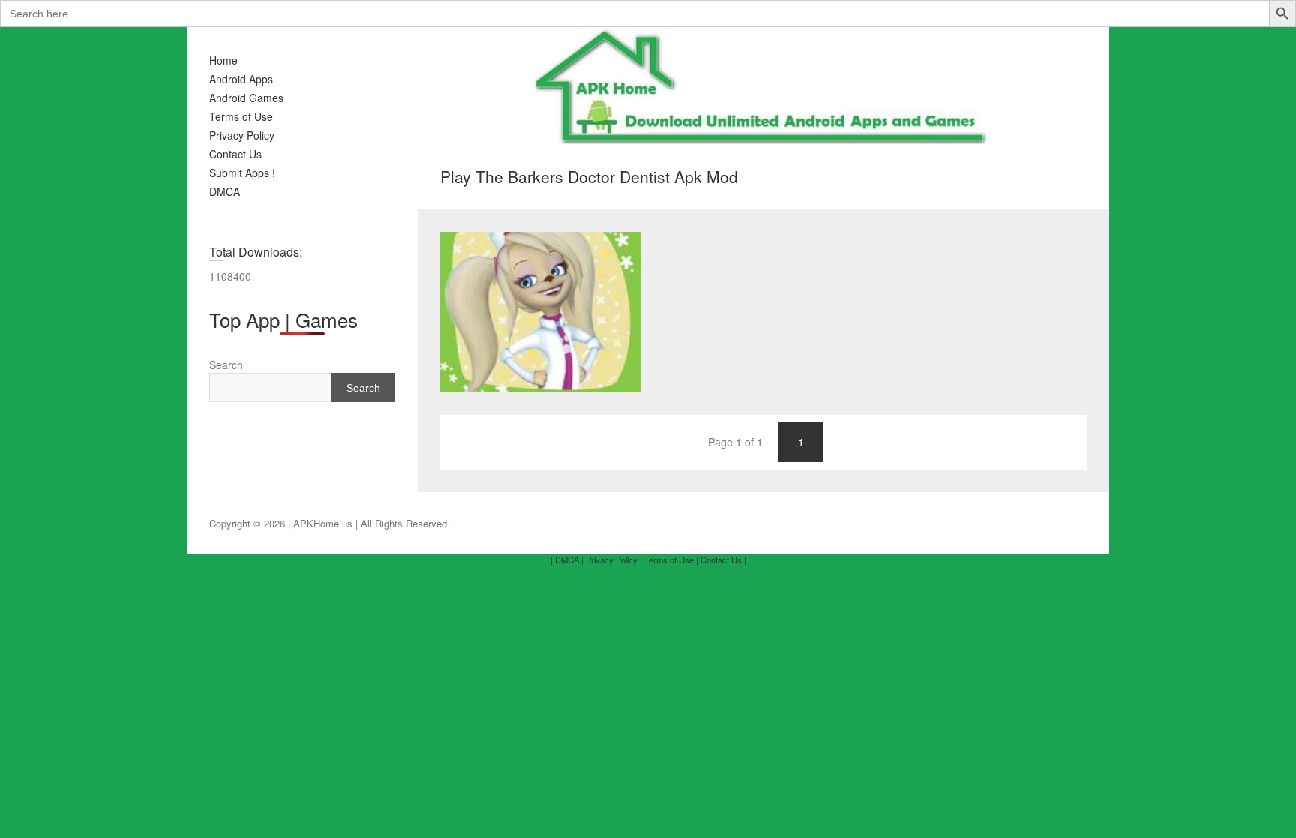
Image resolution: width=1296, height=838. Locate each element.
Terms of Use (241, 116)
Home (223, 60)
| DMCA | (567, 560)
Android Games (246, 97)
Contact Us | (723, 560)
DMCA (224, 191)
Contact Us (235, 153)
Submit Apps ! (242, 172)
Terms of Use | (671, 560)
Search (226, 364)
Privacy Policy (241, 135)
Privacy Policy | (614, 560)
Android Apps (241, 78)
